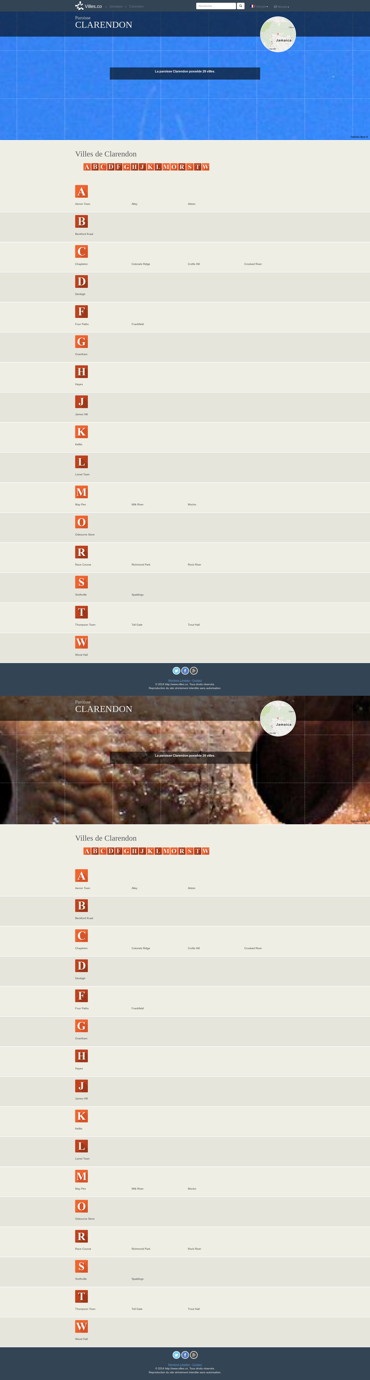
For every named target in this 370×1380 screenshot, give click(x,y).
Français (260, 6)
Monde (282, 6)
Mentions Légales (179, 680)
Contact (197, 680)
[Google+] (194, 670)
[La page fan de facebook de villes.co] (185, 670)
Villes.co (93, 6)
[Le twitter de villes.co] (176, 670)
